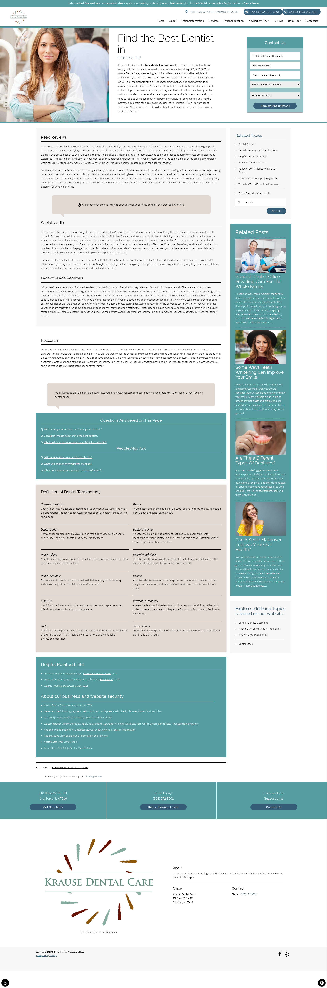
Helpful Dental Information (253, 156)
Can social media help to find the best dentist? (71, 436)
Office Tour (294, 20)
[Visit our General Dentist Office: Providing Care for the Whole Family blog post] (260, 272)
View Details (70, 741)
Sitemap (53, 955)
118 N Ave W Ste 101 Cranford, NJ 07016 (213, 11)
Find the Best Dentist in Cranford (70, 767)
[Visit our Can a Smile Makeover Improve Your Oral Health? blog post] (260, 535)
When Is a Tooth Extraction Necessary (258, 184)
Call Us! (303, 11)
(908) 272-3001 (198, 69)
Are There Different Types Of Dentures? (255, 460)
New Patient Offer (259, 20)
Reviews (278, 20)
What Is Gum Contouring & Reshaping (259, 628)
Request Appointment (163, 807)
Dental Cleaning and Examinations (257, 150)
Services (214, 20)
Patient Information (193, 20)
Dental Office (245, 643)
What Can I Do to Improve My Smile (257, 178)
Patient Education (234, 20)
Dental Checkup (247, 144)
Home (161, 20)
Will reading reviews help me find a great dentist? (73, 429)
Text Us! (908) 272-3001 (264, 11)
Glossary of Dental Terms (97, 673)
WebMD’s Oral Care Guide (68, 685)
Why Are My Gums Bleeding (253, 634)
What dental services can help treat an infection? (72, 470)
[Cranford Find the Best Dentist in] (54, 120)
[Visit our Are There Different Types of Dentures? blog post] (260, 453)
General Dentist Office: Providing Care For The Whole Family (258, 281)
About (172, 20)
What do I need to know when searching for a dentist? (75, 442)
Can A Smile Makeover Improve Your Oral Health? (258, 544)
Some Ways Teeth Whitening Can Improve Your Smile (259, 372)
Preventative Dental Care (252, 162)
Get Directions (53, 807)
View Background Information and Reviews (84, 735)
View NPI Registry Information (118, 729)
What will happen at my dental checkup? (68, 464)
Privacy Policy (42, 955)
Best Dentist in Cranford (171, 204)
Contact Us (312, 20)
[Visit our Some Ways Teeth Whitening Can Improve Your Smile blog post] (260, 363)
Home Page (106, 679)
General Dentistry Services (253, 622)
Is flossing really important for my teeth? (68, 457)
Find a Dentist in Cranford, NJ (254, 193)
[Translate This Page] (322, 983)
